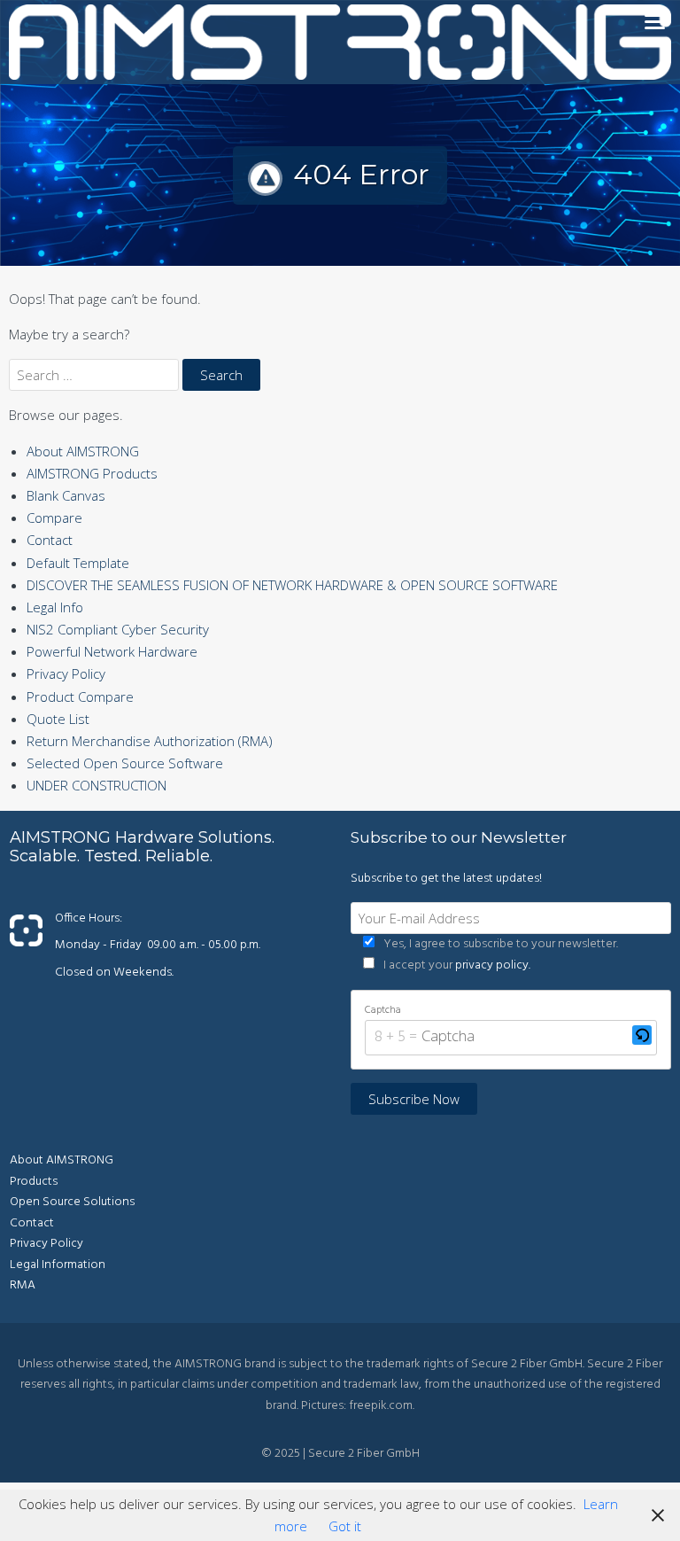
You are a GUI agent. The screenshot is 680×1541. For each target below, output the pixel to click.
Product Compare (80, 696)
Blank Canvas (66, 495)
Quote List (58, 719)
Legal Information (57, 1265)
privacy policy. (492, 965)
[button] (642, 1037)
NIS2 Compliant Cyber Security (118, 629)
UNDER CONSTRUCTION (96, 785)
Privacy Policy (66, 673)
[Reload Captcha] (642, 1035)
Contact (50, 540)
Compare (54, 517)
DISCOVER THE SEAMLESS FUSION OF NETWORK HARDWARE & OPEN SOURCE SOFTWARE (292, 585)
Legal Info (55, 607)
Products (34, 1181)
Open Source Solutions (72, 1202)
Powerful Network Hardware (112, 651)
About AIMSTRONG (83, 451)
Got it (344, 1526)
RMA (22, 1285)
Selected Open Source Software (125, 763)
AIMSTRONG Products (92, 473)
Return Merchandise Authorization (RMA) (150, 741)
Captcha (383, 1010)
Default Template (78, 563)
